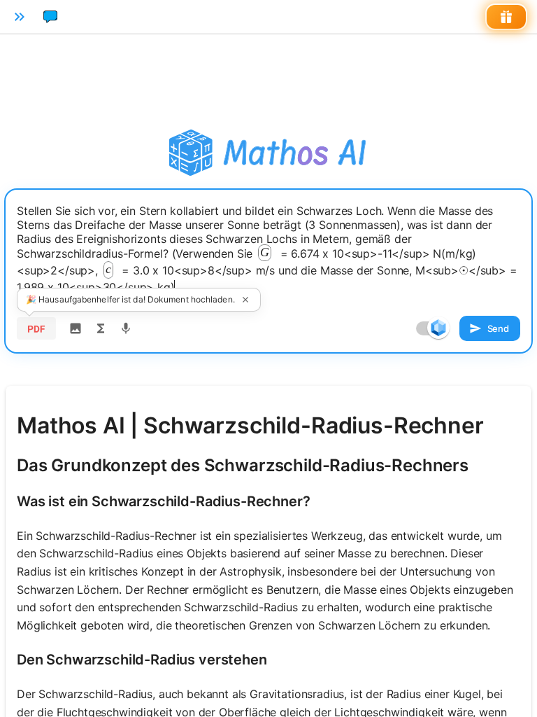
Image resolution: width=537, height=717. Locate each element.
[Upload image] (75, 328)
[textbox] (268, 249)
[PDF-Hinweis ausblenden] (245, 299)
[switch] (438, 327)
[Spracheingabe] (125, 328)
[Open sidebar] (20, 17)
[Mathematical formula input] (100, 328)
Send (498, 328)
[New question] (50, 17)
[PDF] (36, 328)
